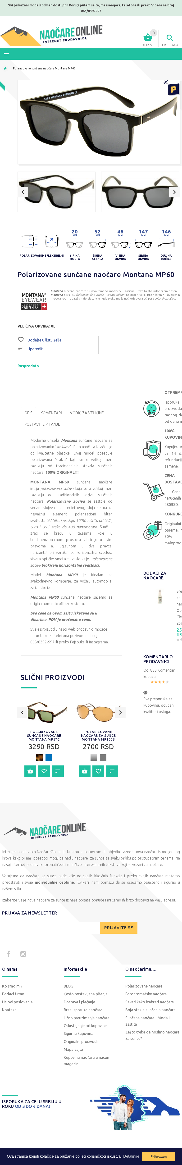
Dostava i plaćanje (79, 1002)
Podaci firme (13, 994)
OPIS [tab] (28, 413)
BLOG (68, 986)
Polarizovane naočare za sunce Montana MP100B (98, 735)
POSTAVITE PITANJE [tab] (42, 424)
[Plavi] (49, 757)
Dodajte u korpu (30, 771)
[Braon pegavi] (39, 757)
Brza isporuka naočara (83, 1010)
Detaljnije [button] (131, 1156)
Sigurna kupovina (78, 1033)
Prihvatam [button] (158, 1156)
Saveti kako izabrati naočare (149, 1002)
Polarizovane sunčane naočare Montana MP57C (44, 735)
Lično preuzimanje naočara (86, 1018)
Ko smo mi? (12, 986)
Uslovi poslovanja (17, 1002)
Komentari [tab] (51, 413)
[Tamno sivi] (103, 757)
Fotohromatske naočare (146, 994)
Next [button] (174, 192)
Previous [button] (23, 192)
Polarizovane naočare (143, 986)
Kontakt (9, 1010)
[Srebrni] (94, 757)
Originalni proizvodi (81, 1041)
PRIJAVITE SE (118, 927)
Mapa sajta (73, 1049)
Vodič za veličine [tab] (87, 413)
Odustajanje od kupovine (85, 1026)
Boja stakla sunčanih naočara (150, 1010)
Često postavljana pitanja (86, 994)
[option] (57, 192)
